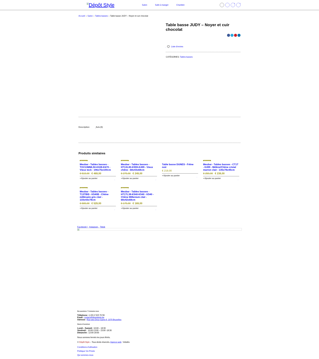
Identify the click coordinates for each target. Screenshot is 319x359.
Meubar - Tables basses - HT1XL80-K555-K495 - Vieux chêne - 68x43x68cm (137, 167)
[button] (88, 178)
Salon (90, 16)
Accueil (82, 16)
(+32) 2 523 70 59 (97, 315)
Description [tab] (84, 127)
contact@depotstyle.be (94, 317)
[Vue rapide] (97, 160)
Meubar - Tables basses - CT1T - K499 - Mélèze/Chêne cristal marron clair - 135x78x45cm (220, 167)
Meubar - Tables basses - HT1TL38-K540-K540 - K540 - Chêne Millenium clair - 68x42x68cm (137, 195)
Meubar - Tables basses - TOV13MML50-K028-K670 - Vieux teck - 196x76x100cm (95, 167)
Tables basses (101, 16)
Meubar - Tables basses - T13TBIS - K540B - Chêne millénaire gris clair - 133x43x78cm (94, 195)
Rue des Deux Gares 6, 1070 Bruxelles (104, 320)
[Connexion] (227, 5)
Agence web (115, 342)
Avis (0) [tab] (99, 127)
